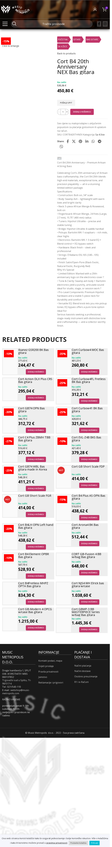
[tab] (59, 158)
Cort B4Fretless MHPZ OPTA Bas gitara (33, 584)
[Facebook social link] (99, 24)
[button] (36, 371)
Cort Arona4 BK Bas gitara (85, 526)
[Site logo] (15, 9)
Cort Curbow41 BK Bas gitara (87, 409)
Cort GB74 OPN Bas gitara (31, 409)
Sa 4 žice (62, 46)
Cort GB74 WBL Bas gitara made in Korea (32, 468)
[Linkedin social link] (86, 141)
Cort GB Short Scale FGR (34, 496)
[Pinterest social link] (80, 141)
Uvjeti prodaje (46, 666)
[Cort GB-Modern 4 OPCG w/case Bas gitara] (10, 619)
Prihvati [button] (94, 843)
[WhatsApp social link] (93, 141)
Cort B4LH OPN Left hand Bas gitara (35, 526)
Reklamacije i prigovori (50, 682)
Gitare (76, 39)
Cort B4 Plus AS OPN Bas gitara (88, 497)
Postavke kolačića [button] (78, 843)
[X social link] (73, 141)
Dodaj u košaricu (82, 111)
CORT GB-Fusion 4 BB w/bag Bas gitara (86, 555)
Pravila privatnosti (48, 671)
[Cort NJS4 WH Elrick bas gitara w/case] (63, 593)
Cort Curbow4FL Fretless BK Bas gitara (89, 380)
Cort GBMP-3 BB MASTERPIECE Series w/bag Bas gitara (86, 612)
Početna (63, 39)
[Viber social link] (61, 147)
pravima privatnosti (56, 842)
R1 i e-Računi (81, 682)
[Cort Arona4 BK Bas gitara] (63, 535)
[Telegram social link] (99, 141)
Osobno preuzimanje (85, 676)
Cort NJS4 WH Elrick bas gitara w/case (88, 584)
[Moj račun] (95, 9)
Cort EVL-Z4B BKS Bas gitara (86, 438)
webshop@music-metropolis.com (16, 692)
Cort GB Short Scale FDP (88, 466)
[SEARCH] (14, 23)
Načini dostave (82, 671)
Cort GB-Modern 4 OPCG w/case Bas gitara (35, 610)
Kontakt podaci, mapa (50, 660)
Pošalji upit (66, 102)
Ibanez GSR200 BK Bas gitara (33, 351)
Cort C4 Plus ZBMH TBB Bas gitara (34, 438)
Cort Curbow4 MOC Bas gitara (88, 351)
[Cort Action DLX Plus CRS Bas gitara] (10, 389)
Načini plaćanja (82, 665)
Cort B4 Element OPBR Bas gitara (33, 555)
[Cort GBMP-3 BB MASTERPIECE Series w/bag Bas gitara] (63, 620)
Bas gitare (92, 39)
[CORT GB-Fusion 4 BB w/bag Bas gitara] (63, 564)
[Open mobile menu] (5, 24)
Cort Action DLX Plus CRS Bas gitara (35, 380)
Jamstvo (42, 677)
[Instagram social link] (105, 24)
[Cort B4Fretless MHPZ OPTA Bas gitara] (10, 593)
